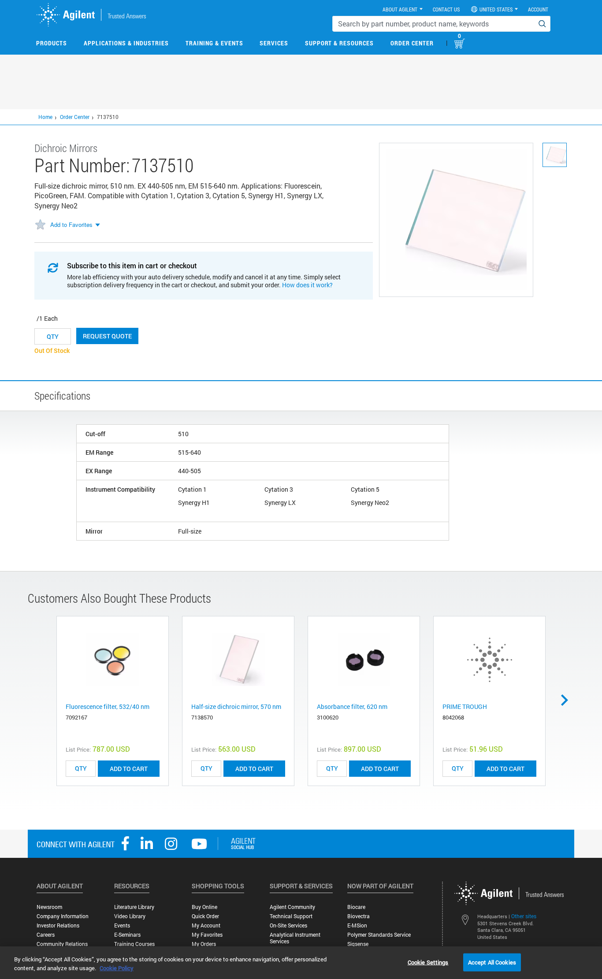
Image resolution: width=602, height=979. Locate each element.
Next (567, 700)
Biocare (356, 907)
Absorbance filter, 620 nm (352, 706)
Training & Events (214, 43)
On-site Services (288, 925)
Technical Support (291, 916)
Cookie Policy (117, 968)
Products (51, 43)
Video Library (129, 916)
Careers (46, 934)
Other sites (523, 916)
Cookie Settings (428, 962)
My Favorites (207, 934)
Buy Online (204, 907)
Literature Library (134, 907)
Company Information (63, 916)
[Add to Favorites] (40, 225)
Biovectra (358, 916)
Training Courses (134, 944)
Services (274, 43)
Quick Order (205, 916)
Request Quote (107, 336)
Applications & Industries (126, 43)
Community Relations (62, 944)
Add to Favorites (71, 224)
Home (45, 116)
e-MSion (357, 925)
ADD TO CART (129, 768)
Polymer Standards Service (379, 934)
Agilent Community (292, 907)
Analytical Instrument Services (295, 938)
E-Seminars (127, 934)
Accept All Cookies (492, 962)
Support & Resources (339, 43)
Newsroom (49, 907)
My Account (206, 925)
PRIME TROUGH (464, 706)
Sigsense (357, 944)
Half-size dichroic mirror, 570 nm (236, 706)
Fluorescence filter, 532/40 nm (107, 706)
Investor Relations (58, 925)
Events (122, 925)
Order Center (412, 43)
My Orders (204, 944)
